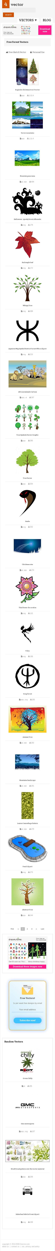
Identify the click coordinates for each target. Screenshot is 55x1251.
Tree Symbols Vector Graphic (27, 435)
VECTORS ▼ (28, 20)
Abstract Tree (27, 910)
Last (42, 929)
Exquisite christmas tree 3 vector (27, 90)
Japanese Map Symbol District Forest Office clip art (27, 349)
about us (5, 1246)
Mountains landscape (27, 780)
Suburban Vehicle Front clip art (27, 1214)
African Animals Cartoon (27, 392)
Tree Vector (27, 478)
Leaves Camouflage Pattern (27, 823)
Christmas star (27, 564)
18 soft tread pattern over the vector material (27, 1169)
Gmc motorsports (27, 1124)
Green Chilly (27, 1078)
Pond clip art (27, 866)
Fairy (27, 651)
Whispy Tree (27, 305)
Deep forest (27, 694)
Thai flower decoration (27, 608)
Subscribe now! (28, 1020)
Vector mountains (27, 133)
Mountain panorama (27, 176)
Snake (27, 521)
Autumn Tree (27, 737)
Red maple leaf (27, 262)
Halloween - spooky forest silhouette (27, 219)
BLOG (47, 20)
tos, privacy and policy (31, 1246)
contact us (15, 1246)
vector (17, 4)
